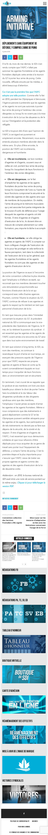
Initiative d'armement (10, 498)
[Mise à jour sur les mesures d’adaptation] (24, 547)
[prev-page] (22, 564)
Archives (35, 821)
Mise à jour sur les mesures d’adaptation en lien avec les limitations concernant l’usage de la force (36, 523)
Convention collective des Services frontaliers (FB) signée (12, 520)
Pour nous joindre (24, 827)
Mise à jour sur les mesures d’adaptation (23, 554)
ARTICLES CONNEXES (24, 538)
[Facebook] (4, 57)
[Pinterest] (15, 57)
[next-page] (25, 564)
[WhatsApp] (20, 57)
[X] (10, 57)
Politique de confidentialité (19, 821)
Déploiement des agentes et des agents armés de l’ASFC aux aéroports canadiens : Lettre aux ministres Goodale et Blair (9, 557)
